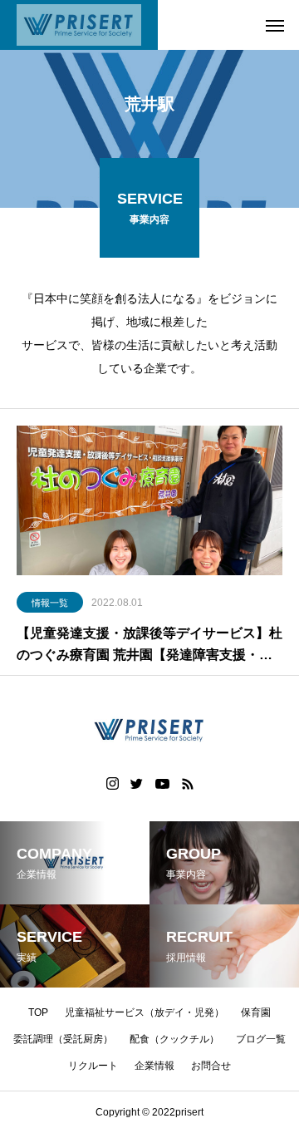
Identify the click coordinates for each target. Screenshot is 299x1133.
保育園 (256, 1012)
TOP (38, 1012)
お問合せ (211, 1065)
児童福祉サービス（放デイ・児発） (144, 1012)
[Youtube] (162, 784)
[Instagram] (112, 784)
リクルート (93, 1065)
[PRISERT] (79, 25)
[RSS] (188, 784)
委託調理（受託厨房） (63, 1039)
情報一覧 (50, 603)
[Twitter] (137, 784)
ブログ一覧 (261, 1039)
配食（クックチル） (174, 1039)
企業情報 (154, 1065)
